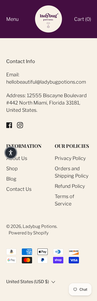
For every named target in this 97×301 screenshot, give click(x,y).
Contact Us (19, 189)
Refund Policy (70, 186)
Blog (11, 179)
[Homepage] (48, 18)
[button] (10, 152)
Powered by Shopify (28, 232)
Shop (12, 168)
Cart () (82, 20)
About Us (16, 158)
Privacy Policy (70, 158)
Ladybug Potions (40, 226)
